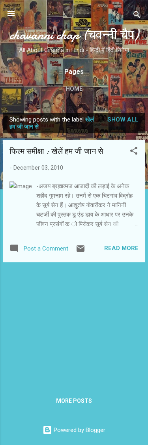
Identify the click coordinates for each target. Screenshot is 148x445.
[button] (134, 152)
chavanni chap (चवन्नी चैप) (74, 35)
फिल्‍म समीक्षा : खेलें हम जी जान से (56, 151)
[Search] (137, 16)
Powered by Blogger (78, 430)
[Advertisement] (74, 324)
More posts (74, 401)
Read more (121, 248)
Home (74, 88)
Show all (123, 119)
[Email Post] (80, 251)
